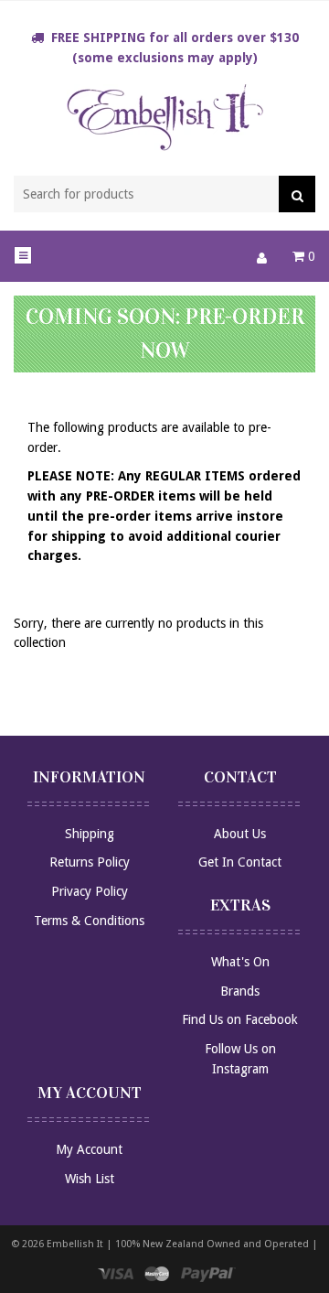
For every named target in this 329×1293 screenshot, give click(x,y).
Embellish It (75, 1244)
